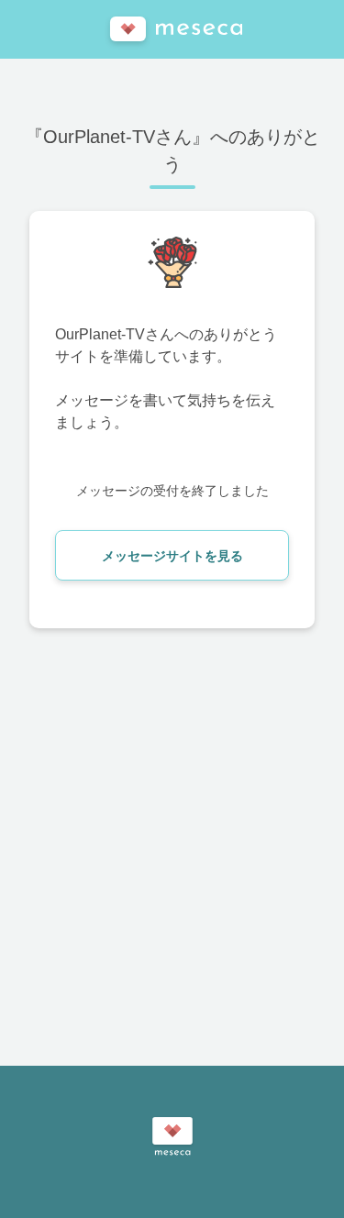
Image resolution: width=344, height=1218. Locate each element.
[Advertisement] (172, 846)
